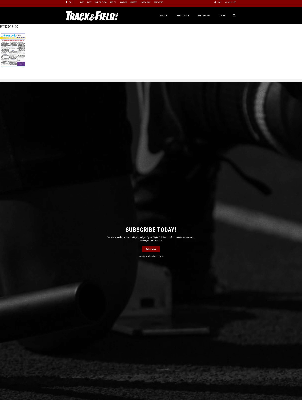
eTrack (163, 15)
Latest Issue (182, 15)
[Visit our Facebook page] (66, 2)
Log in (161, 256)
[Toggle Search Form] (234, 15)
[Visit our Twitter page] (70, 2)
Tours (221, 15)
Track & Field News (92, 16)
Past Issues (203, 15)
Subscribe (151, 249)
